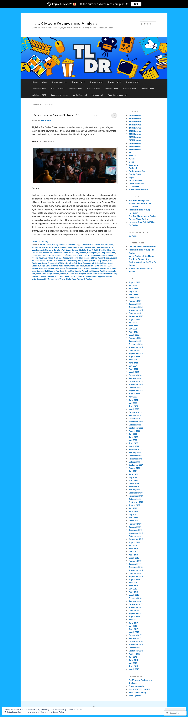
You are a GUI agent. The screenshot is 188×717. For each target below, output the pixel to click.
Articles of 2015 (78, 82)
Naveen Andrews (98, 268)
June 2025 (133, 325)
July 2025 (133, 322)
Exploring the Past (137, 171)
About (44, 82)
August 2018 (134, 579)
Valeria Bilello (65, 279)
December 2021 (135, 455)
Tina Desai (64, 276)
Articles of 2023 (111, 88)
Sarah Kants (41, 273)
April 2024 (133, 368)
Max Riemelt (90, 265)
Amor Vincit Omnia (100, 247)
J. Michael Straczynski (63, 257)
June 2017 (133, 622)
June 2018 (133, 585)
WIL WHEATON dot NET (139, 689)
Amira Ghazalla (84, 247)
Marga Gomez (46, 265)
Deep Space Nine (108, 252)
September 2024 (136, 353)
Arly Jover (66, 250)
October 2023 (135, 387)
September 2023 (136, 390)
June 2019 (133, 548)
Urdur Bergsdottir (39, 279)
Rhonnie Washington (101, 271)
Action (97, 244)
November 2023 (136, 384)
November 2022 (136, 421)
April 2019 (133, 554)
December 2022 (135, 418)
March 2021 (134, 483)
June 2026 (133, 288)
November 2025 (136, 310)
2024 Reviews (135, 143)
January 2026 (135, 304)
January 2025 (135, 341)
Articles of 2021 (75, 88)
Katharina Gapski (60, 260)
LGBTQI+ (60, 263)
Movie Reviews (135, 180)
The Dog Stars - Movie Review (142, 246)
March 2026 (134, 297)
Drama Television (55, 255)
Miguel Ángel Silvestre (69, 268)
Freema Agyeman (39, 257)
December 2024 (135, 344)
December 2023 (135, 381)
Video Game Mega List (117, 95)
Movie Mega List (80, 95)
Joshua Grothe (45, 260)
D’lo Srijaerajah (93, 252)
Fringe (50, 257)
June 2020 (133, 511)
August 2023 (134, 393)
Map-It (131, 177)
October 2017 (135, 610)
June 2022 (133, 437)
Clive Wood (57, 252)
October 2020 (135, 499)
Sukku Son (97, 273)
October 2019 (135, 536)
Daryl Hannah (80, 252)
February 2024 (135, 375)
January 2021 (135, 489)
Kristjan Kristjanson (86, 260)
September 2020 (136, 502)
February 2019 (135, 560)
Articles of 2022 (93, 88)
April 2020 (133, 517)
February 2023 (135, 412)
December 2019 (135, 530)
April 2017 (133, 629)
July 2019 (133, 545)
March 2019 (134, 557)
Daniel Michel (68, 252)
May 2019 (133, 551)
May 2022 (133, 440)
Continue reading (41, 241)
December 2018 (135, 567)
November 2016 (136, 644)
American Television (68, 247)
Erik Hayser (82, 255)
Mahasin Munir (101, 263)
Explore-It (133, 168)
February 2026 (135, 300)
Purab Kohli (87, 271)
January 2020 (135, 526)
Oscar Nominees (136, 183)
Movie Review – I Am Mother (142, 256)
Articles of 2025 (147, 88)
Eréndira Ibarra (70, 255)
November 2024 (136, 347)
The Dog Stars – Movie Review (142, 216)
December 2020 (135, 492)
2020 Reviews (135, 130)
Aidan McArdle (107, 244)
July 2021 (133, 471)
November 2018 (136, 570)
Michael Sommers (39, 268)
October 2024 (135, 350)
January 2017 (135, 638)
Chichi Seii (36, 252)
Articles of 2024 (129, 88)
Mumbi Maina (84, 268)
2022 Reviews (135, 137)
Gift (136, 4)
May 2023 (133, 403)
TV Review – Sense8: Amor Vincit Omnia (65, 115)
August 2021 (134, 468)
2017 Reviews (135, 121)
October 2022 (135, 424)
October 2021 (135, 461)
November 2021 (136, 458)
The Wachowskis (39, 276)
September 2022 (136, 427)
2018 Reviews (45, 244)
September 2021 (136, 464)
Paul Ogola (60, 271)
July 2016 (133, 656)
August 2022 (134, 430)
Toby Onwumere (89, 276)
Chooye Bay (46, 252)
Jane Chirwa (91, 257)
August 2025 (134, 319)
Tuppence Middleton (105, 276)
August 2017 (134, 616)
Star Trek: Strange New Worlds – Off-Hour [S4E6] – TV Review (141, 203)
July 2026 (133, 285)
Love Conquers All (86, 263)
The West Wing (53, 276)
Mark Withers (69, 265)
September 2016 (136, 650)
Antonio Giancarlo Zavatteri (49, 250)
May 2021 (133, 477)
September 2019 (136, 539)
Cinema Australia (136, 686)
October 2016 (135, 647)
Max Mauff (80, 265)
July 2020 (133, 508)
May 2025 (133, 328)
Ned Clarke (111, 268)
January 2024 (135, 378)
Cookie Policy (58, 712)
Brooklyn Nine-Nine (107, 250)
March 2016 (134, 669)
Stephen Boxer (85, 273)
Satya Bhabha (53, 273)
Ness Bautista (38, 271)
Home (34, 82)
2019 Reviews (135, 127)
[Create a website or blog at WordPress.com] (94, 707)
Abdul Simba (88, 244)
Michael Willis (53, 268)
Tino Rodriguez (76, 276)
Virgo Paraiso (77, 279)
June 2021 (133, 474)
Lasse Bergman (49, 263)
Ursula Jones (53, 279)
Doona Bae (36, 255)
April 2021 (133, 480)
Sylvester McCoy (110, 273)
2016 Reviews (135, 118)
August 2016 (134, 653)
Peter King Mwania (73, 271)
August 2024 (134, 356)
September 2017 (136, 613)
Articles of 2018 (132, 82)
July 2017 (133, 619)
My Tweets (133, 236)
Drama (45, 255)
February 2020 (135, 523)
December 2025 (135, 307)
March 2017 (134, 632)
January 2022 (135, 452)
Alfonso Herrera (38, 247)
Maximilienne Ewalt (104, 265)
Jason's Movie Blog (137, 692)
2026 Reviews (135, 149)
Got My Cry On (58, 244)
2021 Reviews (135, 133)
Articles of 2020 (57, 88)
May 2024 (133, 365)
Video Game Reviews (138, 189)
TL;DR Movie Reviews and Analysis (64, 23)
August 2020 (134, 505)
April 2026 (133, 294)
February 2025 (135, 338)
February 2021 (135, 486)
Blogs (131, 161)
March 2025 (134, 334)
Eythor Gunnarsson (96, 255)
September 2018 (136, 576)
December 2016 (135, 641)
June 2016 (133, 660)
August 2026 (134, 282)
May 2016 (133, 663)
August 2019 (134, 542)
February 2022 (135, 449)
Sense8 (63, 273)
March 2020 (134, 520)
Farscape (109, 255)
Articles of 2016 (96, 82)
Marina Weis (57, 265)
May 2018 (133, 588)
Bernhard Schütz (79, 250)
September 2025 (136, 316)
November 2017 (136, 607)
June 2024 (133, 362)
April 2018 (133, 591)
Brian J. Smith (92, 250)
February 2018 (135, 598)
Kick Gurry (72, 260)
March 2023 (134, 409)
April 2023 (133, 406)
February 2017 (135, 635)
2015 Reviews (135, 115)
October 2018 (135, 573)
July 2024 (133, 359)
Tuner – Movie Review (138, 219)
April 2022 (133, 443)
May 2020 (133, 514)
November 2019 (136, 533)
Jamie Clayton (79, 257)
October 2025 (135, 313)
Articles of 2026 (39, 95)
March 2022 (134, 446)
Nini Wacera (50, 271)
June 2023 (133, 400)
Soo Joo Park (72, 273)
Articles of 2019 (39, 88)
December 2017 (135, 604)
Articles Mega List (59, 82)
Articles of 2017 (114, 82)
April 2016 (133, 666)
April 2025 (133, 331)
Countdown (134, 164)
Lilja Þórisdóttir (71, 263)
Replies (88, 279)
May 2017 (133, 626)
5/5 (130, 152)
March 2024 (134, 372)
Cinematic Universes (59, 95)
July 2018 (133, 582)
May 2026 (133, 291)
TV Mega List (97, 95)
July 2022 (133, 434)
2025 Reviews (135, 146)
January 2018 (135, 601)
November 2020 (136, 495)
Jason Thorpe (103, 257)
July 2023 (133, 396)
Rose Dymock (135, 695)
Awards (132, 158)
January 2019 (135, 564)
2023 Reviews (135, 140)
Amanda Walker (52, 247)
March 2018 (134, 594)
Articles (132, 155)
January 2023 (135, 415)
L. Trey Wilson (101, 260)
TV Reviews (70, 244)
